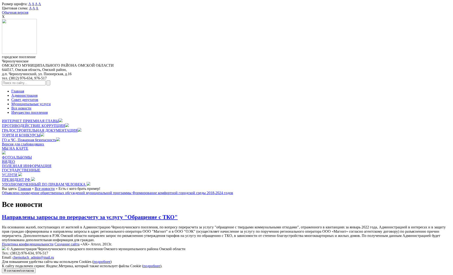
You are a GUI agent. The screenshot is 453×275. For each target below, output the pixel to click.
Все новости (21, 108)
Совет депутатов (24, 100)
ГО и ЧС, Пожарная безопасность (29, 140)
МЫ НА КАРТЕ (15, 148)
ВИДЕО (8, 162)
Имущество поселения (29, 112)
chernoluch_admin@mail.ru (33, 257)
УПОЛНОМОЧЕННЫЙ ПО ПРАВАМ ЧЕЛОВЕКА (44, 184)
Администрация (24, 95)
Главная (17, 91)
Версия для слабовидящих (23, 144)
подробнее (101, 262)
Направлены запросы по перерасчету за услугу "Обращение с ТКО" (90, 217)
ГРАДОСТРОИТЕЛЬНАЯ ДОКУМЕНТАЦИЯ (40, 130)
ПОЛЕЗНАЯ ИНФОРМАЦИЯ (26, 166)
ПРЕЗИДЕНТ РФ (16, 180)
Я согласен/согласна (19, 270)
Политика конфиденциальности (28, 244)
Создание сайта (67, 244)
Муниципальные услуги (31, 104)
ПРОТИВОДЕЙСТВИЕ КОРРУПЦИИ (33, 126)
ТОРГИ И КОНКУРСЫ (21, 135)
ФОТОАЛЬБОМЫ (17, 157)
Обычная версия (15, 12)
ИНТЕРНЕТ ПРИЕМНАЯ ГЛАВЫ (30, 121)
